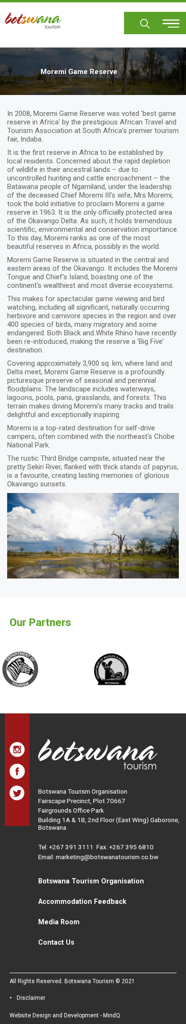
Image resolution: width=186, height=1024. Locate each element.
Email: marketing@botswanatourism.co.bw (98, 857)
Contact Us (56, 942)
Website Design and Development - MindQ (65, 1015)
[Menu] (165, 20)
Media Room (59, 922)
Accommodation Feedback (82, 901)
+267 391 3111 (71, 847)
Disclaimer (31, 998)
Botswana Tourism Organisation (91, 881)
